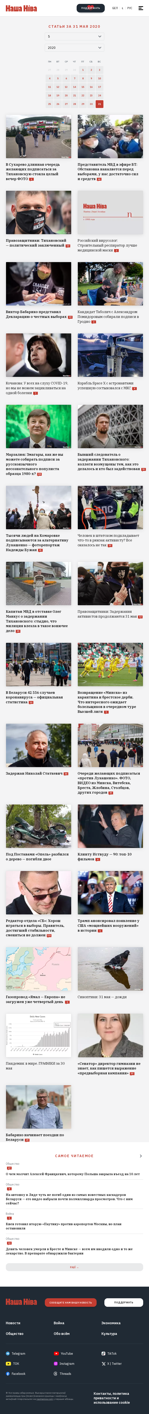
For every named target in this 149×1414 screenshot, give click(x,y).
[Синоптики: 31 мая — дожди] (110, 975)
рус (129, 8)
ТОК (16, 1364)
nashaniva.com (44, 1399)
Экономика (111, 1323)
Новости (13, 1323)
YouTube (67, 1353)
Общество (12, 1163)
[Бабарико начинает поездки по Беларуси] (38, 1113)
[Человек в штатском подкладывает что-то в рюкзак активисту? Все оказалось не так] (110, 519)
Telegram (18, 1353)
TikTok (112, 1353)
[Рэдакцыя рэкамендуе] (141, 1156)
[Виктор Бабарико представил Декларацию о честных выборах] (38, 293)
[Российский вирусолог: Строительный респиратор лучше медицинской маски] (110, 222)
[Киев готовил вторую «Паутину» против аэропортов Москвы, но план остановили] (74, 1226)
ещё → (74, 1267)
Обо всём (62, 1333)
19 (9, 1243)
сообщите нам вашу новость (70, 1302)
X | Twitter (114, 1364)
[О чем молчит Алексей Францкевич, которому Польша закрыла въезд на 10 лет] (74, 1174)
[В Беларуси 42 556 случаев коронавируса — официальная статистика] (38, 678)
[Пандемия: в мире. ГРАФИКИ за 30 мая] (38, 1044)
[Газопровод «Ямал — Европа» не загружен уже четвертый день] (38, 975)
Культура (109, 1333)
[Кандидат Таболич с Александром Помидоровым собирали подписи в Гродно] (110, 293)
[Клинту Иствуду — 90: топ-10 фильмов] (110, 833)
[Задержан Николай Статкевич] (38, 759)
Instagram (67, 1364)
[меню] (141, 8)
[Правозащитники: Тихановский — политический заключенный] (38, 222)
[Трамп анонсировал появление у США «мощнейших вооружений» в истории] (110, 904)
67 (9, 1168)
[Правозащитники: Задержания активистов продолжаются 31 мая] (110, 597)
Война (10, 1213)
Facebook (18, 1374)
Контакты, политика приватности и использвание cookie (112, 1398)
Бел (115, 8)
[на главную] (21, 8)
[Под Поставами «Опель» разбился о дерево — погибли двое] (38, 833)
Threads (65, 1374)
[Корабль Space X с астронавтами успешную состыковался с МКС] (110, 364)
